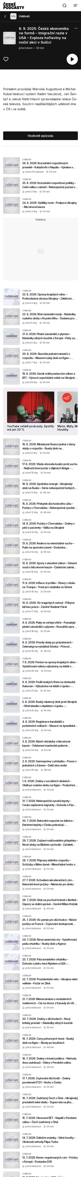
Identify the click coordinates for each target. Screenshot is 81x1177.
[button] (64, 5)
